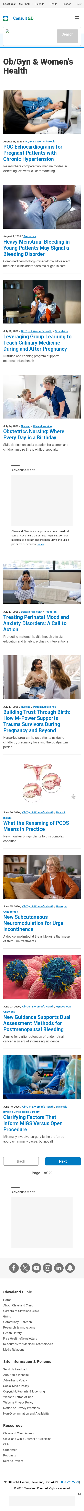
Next (63, 1161)
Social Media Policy (16, 1386)
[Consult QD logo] (23, 18)
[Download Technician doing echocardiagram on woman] (42, 112)
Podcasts (9, 1455)
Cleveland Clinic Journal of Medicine (27, 1439)
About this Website (16, 1375)
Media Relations (13, 1349)
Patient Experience (44, 706)
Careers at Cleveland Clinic (21, 1311)
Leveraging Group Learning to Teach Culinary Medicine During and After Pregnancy (37, 343)
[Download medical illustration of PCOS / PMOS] (42, 783)
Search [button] (67, 34)
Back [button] (21, 1161)
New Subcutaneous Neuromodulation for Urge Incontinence (33, 923)
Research (50, 611)
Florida (53, 4)
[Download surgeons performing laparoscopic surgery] (42, 1077)
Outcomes (10, 1450)
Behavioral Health (31, 611)
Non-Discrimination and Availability (26, 1413)
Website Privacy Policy (18, 1402)
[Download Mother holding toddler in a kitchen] (42, 302)
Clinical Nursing (42, 426)
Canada (39, 4)
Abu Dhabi (24, 4)
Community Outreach (17, 1322)
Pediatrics (29, 236)
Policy (40, 544)
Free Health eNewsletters (20, 1338)
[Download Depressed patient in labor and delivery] (42, 582)
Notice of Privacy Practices (21, 1408)
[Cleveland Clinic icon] (5, 18)
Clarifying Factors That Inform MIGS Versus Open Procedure (33, 1123)
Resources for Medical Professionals (28, 1344)
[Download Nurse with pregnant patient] (42, 397)
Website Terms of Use (18, 1397)
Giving (7, 1316)
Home (7, 1300)
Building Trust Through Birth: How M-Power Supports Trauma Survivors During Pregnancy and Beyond (36, 721)
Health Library (12, 1333)
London (67, 4)
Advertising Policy (15, 1380)
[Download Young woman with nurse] (42, 677)
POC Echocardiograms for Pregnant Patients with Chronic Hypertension (32, 153)
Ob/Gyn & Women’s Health (40, 141)
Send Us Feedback (15, 1369)
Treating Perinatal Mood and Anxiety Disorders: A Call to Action (36, 623)
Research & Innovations (19, 1327)
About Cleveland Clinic (18, 1305)
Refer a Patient (13, 1461)
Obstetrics (61, 331)
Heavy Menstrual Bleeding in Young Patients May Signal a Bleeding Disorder (36, 248)
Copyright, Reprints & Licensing (24, 1391)
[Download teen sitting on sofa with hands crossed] (42, 207)
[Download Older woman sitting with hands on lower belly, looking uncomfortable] (42, 877)
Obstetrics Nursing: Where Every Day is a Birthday (33, 435)
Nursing (25, 426)
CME (6, 1444)
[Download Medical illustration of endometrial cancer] (42, 977)
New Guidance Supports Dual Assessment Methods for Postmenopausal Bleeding (36, 1023)
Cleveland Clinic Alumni (18, 1433)
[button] (77, 18)
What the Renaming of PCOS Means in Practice (36, 826)
